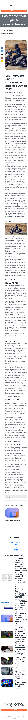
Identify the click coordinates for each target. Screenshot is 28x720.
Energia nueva (14, 542)
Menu (15, 11)
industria (14, 544)
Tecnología (14, 550)
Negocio (14, 547)
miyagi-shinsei (14, 704)
